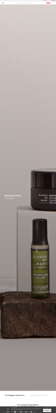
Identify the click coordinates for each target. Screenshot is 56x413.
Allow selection (47, 409)
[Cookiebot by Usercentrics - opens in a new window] (7, 411)
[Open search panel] (51, 3)
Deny (47, 411)
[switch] (21, 411)
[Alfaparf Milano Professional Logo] (3, 3)
